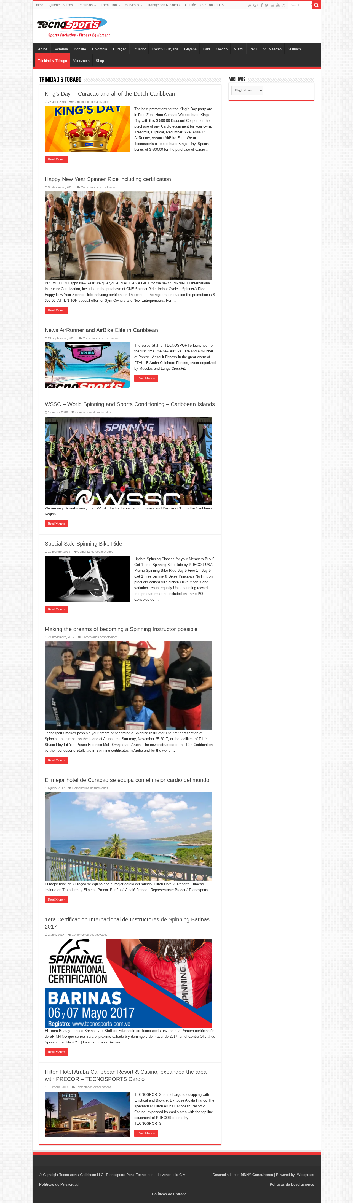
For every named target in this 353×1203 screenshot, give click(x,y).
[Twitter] (266, 5)
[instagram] (283, 5)
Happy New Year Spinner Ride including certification (108, 179)
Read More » (56, 159)
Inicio (39, 5)
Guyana (190, 49)
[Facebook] (261, 5)
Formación (109, 5)
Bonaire (80, 49)
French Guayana (165, 49)
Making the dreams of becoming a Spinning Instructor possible (121, 629)
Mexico (222, 49)
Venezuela (81, 61)
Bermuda (61, 49)
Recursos (85, 5)
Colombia (99, 49)
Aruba (42, 49)
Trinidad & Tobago (52, 61)
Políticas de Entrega (169, 1194)
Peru (253, 49)
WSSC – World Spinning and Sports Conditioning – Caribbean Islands (130, 404)
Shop (100, 61)
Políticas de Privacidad (59, 1184)
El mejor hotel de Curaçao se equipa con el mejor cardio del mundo (127, 780)
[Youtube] (278, 5)
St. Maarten (272, 49)
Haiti (206, 49)
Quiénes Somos (61, 5)
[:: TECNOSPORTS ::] (73, 26)
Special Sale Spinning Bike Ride (83, 544)
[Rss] (250, 5)
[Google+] (256, 5)
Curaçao (119, 49)
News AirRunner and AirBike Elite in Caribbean (101, 330)
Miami (238, 49)
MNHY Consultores (257, 1175)
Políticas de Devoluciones (292, 1184)
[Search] (316, 5)
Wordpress (305, 1175)
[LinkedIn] (272, 5)
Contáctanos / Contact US (204, 5)
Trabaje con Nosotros (163, 5)
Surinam (294, 49)
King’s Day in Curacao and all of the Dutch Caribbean (110, 94)
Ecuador (139, 49)
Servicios (132, 5)
